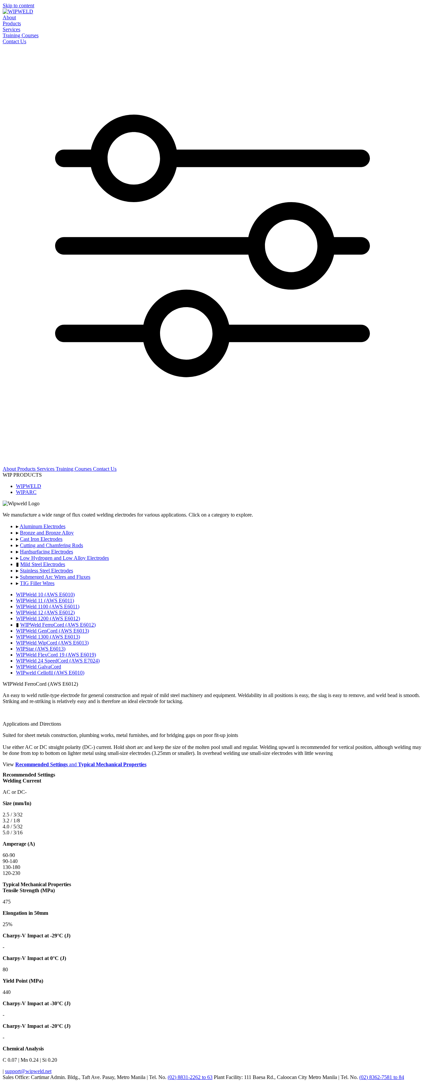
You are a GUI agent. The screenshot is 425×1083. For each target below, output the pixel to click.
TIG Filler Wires (37, 583)
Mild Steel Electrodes (42, 564)
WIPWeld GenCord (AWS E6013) (52, 631)
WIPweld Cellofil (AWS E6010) (50, 672)
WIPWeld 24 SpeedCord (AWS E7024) (58, 660)
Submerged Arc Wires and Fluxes (55, 577)
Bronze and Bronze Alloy (47, 533)
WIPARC (26, 492)
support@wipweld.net (28, 1071)
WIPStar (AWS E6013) (40, 649)
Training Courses (21, 35)
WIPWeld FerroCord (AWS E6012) (58, 625)
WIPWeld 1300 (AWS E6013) (48, 637)
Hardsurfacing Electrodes (46, 551)
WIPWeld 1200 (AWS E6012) (48, 618)
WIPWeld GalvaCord (38, 666)
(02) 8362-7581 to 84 (381, 1077)
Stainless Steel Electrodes (46, 570)
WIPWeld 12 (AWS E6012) (45, 612)
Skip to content (18, 5)
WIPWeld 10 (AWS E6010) (45, 594)
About (9, 17)
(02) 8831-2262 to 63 (190, 1077)
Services (11, 29)
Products (12, 23)
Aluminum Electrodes (42, 526)
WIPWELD (28, 486)
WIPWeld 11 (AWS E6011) (45, 600)
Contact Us (14, 41)
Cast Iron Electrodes (41, 539)
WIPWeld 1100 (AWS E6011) (47, 606)
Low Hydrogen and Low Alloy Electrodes (64, 558)
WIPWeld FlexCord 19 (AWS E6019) (56, 655)
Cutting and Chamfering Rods (51, 545)
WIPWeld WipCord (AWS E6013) (52, 643)
